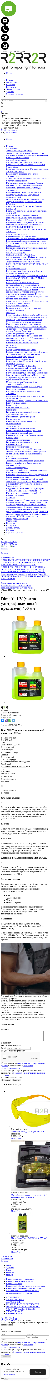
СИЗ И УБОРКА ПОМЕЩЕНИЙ (21, 1309)
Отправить (6, 1357)
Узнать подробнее (9, 1374)
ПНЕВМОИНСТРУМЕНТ (20, 576)
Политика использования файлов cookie (23, 1288)
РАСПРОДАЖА (29, 569)
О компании (6, 1256)
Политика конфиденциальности (20, 1279)
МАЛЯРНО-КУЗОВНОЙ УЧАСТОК (22, 563)
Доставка (10, 1268)
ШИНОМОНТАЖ (40, 576)
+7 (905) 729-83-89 (9, 544)
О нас (8, 1265)
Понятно (38, 1372)
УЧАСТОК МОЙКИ (15, 1311)
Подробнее (16, 1138)
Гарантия (10, 1272)
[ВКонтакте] (2, 720)
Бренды (9, 1275)
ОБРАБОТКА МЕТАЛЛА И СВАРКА (23, 1306)
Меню (9, 73)
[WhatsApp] (9, 720)
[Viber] (6, 720)
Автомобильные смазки (11, 585)
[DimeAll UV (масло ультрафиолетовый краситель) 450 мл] (28, 656)
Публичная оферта (14, 1284)
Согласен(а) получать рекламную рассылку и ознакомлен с (23, 1072)
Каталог (4, 1261)
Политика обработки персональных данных (25, 1286)
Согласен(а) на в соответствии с (23, 1065)
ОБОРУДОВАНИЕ (24, 567)
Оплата (9, 1270)
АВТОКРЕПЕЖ (13, 1302)
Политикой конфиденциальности (17, 1067)
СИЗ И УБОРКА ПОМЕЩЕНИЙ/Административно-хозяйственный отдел (23, 573)
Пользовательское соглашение (19, 1281)
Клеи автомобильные (24, 588)
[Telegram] (13, 720)
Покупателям (7, 1259)
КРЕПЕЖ (37, 560)
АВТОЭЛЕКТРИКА (23, 560)
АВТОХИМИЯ (7, 560)
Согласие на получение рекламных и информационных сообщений (22, 1291)
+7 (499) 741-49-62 (9, 541)
